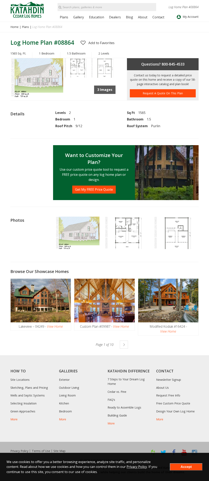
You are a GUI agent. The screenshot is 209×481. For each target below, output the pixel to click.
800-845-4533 (173, 64)
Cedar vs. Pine (117, 392)
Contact (158, 17)
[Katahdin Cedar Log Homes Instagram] (195, 452)
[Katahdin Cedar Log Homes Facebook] (174, 452)
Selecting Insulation (23, 403)
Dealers (115, 17)
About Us (162, 388)
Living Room (67, 395)
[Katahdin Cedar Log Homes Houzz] (153, 452)
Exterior (64, 380)
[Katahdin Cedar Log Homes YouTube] (184, 452)
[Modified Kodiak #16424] (168, 300)
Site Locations (20, 380)
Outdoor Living (69, 388)
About (142, 17)
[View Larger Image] (77, 233)
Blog (129, 17)
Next (124, 345)
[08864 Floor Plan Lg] (77, 76)
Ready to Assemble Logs (124, 407)
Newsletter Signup (168, 380)
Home (14, 27)
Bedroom (65, 411)
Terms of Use (41, 451)
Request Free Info (168, 395)
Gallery (78, 17)
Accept (186, 467)
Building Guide (117, 415)
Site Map (59, 451)
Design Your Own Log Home (175, 411)
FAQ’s (111, 400)
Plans (64, 17)
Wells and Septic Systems (27, 395)
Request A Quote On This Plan (163, 93)
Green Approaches (22, 411)
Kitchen (64, 403)
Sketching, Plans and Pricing (29, 388)
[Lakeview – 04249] (41, 300)
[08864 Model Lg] (37, 96)
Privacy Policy (19, 451)
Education (96, 17)
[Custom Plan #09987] (104, 300)
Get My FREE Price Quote (94, 189)
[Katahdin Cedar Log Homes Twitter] (163, 452)
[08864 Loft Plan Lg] (104, 76)
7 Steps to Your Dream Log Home (126, 381)
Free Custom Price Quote (173, 403)
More (14, 419)
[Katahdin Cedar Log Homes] (27, 10)
